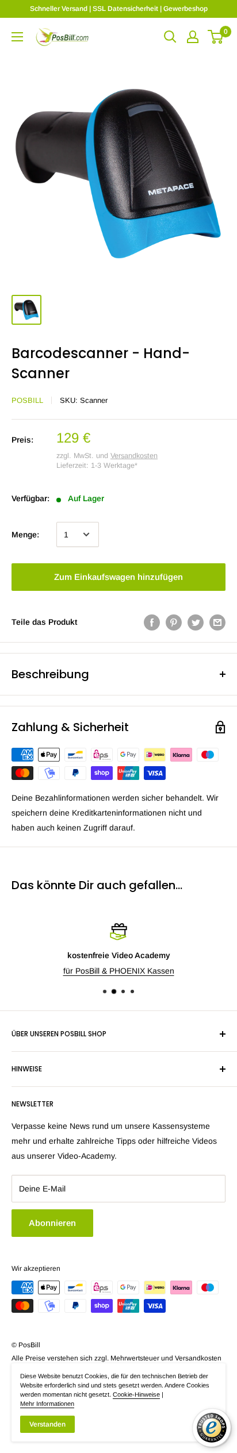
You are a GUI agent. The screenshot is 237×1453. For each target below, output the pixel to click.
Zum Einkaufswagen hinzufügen (118, 577)
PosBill (27, 400)
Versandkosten (134, 456)
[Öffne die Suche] (170, 36)
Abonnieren (52, 1223)
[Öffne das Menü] (17, 36)
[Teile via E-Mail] (217, 622)
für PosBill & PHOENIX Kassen (118, 970)
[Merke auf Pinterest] (174, 622)
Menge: (25, 534)
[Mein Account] (192, 36)
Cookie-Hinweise (136, 1394)
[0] (216, 37)
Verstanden (47, 1424)
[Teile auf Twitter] (196, 622)
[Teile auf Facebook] (152, 622)
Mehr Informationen (47, 1403)
